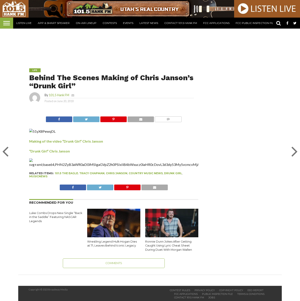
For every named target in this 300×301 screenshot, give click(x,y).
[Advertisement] (150, 45)
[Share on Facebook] (59, 118)
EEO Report (256, 290)
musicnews (38, 176)
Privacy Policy (205, 290)
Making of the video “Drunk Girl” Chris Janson (66, 141)
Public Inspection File (217, 294)
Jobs (211, 297)
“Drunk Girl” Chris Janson (49, 151)
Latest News (148, 23)
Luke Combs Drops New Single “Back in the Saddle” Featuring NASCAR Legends (55, 217)
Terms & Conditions (250, 294)
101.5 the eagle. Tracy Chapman (80, 173)
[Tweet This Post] (86, 118)
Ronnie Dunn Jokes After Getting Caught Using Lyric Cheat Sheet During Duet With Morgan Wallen (168, 245)
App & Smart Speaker (54, 23)
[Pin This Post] (113, 118)
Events (128, 23)
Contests (110, 23)
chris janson (116, 173)
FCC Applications (216, 23)
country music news (146, 173)
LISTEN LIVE (24, 23)
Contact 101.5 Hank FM (180, 23)
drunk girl (173, 173)
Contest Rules (180, 290)
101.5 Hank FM (59, 95)
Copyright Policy (231, 290)
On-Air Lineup (86, 23)
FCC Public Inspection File (255, 23)
